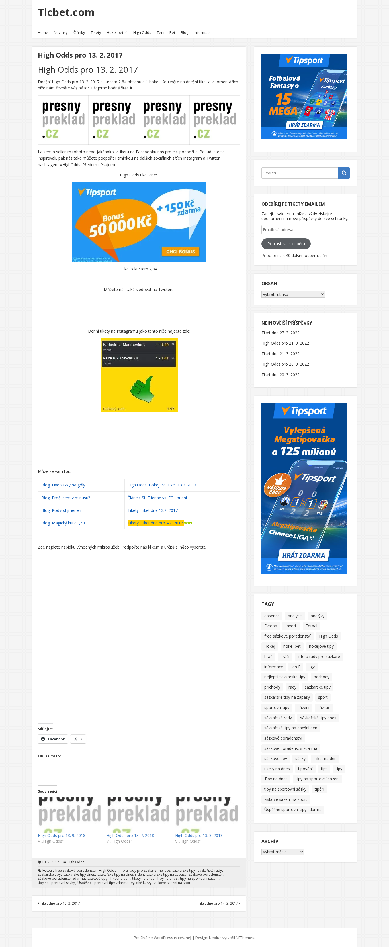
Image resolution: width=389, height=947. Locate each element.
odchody (321, 676)
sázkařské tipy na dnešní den (120, 875)
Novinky (61, 32)
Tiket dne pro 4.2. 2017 (162, 523)
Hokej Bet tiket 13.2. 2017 (172, 485)
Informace (203, 32)
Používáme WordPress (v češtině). (163, 937)
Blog (184, 32)
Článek (134, 497)
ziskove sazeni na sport (173, 883)
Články (79, 32)
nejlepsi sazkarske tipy (177, 871)
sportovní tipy (276, 707)
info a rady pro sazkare (137, 871)
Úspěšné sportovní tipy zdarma (102, 883)
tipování (305, 768)
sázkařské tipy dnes (79, 875)
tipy (339, 768)
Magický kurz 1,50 (68, 523)
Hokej (269, 646)
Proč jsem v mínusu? (71, 497)
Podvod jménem (67, 510)
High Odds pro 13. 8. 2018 (199, 835)
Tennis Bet (166, 32)
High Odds (142, 32)
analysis (295, 615)
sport (323, 697)
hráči (285, 656)
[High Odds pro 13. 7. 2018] (138, 815)
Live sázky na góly (69, 485)
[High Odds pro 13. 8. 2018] (206, 815)
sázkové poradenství (205, 875)
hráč (268, 656)
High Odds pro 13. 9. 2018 (61, 835)
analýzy (317, 615)
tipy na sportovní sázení (199, 879)
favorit (291, 625)
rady (292, 687)
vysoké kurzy (141, 883)
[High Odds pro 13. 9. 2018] (69, 815)
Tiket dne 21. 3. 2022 (280, 353)
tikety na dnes (143, 879)
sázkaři (324, 707)
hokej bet (292, 646)
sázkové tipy (97, 879)
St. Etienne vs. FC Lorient (164, 497)
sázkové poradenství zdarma (61, 879)
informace (273, 666)
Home (43, 32)
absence (272, 615)
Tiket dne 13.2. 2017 (159, 510)
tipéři (319, 789)
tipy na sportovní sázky (56, 883)
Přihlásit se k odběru (286, 243)
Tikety (96, 32)
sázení (303, 707)
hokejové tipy (321, 646)
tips (324, 768)
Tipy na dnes (167, 879)
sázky (300, 758)
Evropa (270, 625)
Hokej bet (115, 32)
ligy (312, 666)
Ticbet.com (66, 12)
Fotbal (47, 871)
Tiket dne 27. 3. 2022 (280, 332)
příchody (272, 687)
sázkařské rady (210, 871)
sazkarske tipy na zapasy (166, 875)
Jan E (295, 666)
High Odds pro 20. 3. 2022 (285, 364)
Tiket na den (120, 879)
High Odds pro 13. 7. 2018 (130, 835)
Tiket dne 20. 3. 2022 (280, 374)
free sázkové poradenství (75, 871)
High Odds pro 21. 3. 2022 (285, 343)
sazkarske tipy (49, 875)
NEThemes (245, 937)
